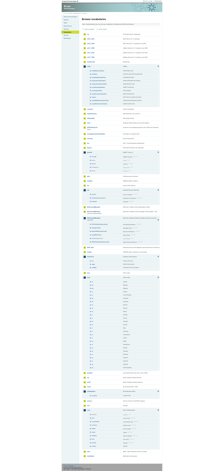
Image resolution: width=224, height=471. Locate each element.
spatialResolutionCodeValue (99, 103)
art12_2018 (90, 43)
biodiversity (91, 62)
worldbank (90, 456)
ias (88, 185)
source (94, 163)
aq (88, 34)
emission (94, 425)
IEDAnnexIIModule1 (93, 207)
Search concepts (103, 29)
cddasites (94, 74)
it (92, 328)
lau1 (88, 273)
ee (92, 305)
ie (92, 324)
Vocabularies (67, 32)
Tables (65, 22)
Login (146, 1)
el (92, 308)
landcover (90, 256)
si (92, 361)
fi (92, 315)
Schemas (66, 29)
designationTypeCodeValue (99, 84)
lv (92, 338)
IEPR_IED (90, 247)
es (92, 311)
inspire (89, 252)
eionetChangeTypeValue (98, 87)
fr (92, 318)
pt (92, 351)
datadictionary (92, 113)
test (88, 405)
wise (88, 451)
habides (89, 181)
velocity (94, 442)
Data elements (68, 26)
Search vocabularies (89, 29)
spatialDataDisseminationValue (100, 100)
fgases (89, 147)
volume (94, 446)
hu (92, 321)
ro (92, 354)
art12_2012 (90, 39)
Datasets (66, 19)
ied (88, 190)
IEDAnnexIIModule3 (93, 211)
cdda (88, 66)
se (92, 357)
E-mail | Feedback (69, 465)
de (92, 298)
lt (92, 331)
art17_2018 (90, 57)
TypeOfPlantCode (96, 235)
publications (91, 391)
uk (92, 367)
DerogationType (96, 228)
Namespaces (67, 38)
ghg (88, 176)
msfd (88, 382)
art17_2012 (90, 52)
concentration (95, 421)
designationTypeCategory (99, 80)
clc (93, 261)
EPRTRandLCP (92, 127)
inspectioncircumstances (99, 198)
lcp (88, 377)
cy (92, 291)
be (92, 285)
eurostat (90, 138)
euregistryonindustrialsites (96, 134)
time (93, 439)
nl (92, 344)
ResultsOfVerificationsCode (99, 231)
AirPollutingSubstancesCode (100, 224)
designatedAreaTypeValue (99, 77)
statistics (94, 435)
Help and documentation (70, 16)
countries (94, 395)
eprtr (88, 123)
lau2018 (89, 373)
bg (92, 288)
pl (92, 348)
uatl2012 (94, 267)
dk (92, 301)
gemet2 (89, 152)
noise (89, 386)
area (93, 418)
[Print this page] (149, 1)
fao (88, 143)
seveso (89, 401)
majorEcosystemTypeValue (99, 94)
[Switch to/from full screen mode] (152, 1)
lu (92, 334)
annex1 (94, 194)
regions (94, 97)
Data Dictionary (76, 13)
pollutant (94, 201)
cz (92, 295)
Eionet (70, 13)
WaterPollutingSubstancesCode (100, 242)
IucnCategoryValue (97, 90)
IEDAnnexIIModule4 (93, 218)
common (90, 109)
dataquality (90, 118)
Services (66, 35)
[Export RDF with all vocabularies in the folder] (158, 67)
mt (92, 341)
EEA (70, 1)
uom (88, 410)
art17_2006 (90, 48)
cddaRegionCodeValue (98, 70)
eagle (93, 264)
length (93, 428)
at (92, 281)
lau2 (88, 277)
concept (94, 156)
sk (92, 364)
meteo (93, 432)
